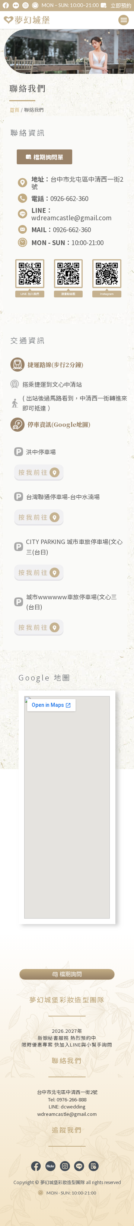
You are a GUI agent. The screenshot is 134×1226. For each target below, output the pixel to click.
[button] (123, 20)
